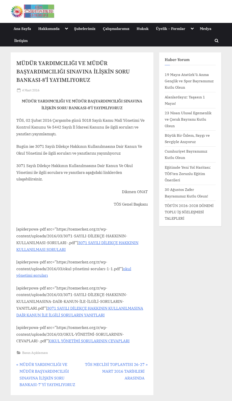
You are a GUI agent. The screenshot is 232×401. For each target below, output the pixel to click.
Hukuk (143, 28)
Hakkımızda (49, 28)
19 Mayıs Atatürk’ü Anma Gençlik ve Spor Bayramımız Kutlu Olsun (189, 81)
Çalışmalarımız (116, 28)
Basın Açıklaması (35, 352)
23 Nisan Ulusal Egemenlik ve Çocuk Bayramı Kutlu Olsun (188, 119)
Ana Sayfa (22, 28)
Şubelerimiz (84, 28)
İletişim (21, 40)
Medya (205, 28)
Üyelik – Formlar (170, 28)
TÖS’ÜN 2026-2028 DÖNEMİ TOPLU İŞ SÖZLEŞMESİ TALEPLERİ (189, 212)
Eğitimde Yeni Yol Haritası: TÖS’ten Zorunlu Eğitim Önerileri (188, 173)
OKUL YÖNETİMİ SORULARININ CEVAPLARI (89, 340)
